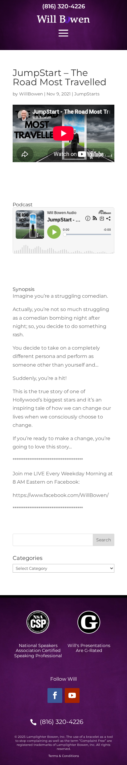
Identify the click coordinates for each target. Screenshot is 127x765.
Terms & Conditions (63, 756)
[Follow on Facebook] (54, 695)
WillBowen (31, 94)
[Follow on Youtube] (72, 695)
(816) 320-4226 (63, 6)
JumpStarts (87, 94)
